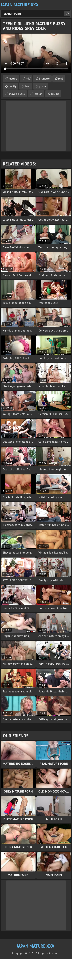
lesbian (38, 94)
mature (13, 78)
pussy (42, 86)
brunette (44, 78)
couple (55, 94)
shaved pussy (17, 94)
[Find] (67, 13)
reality (12, 86)
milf (28, 78)
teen (27, 86)
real (60, 78)
